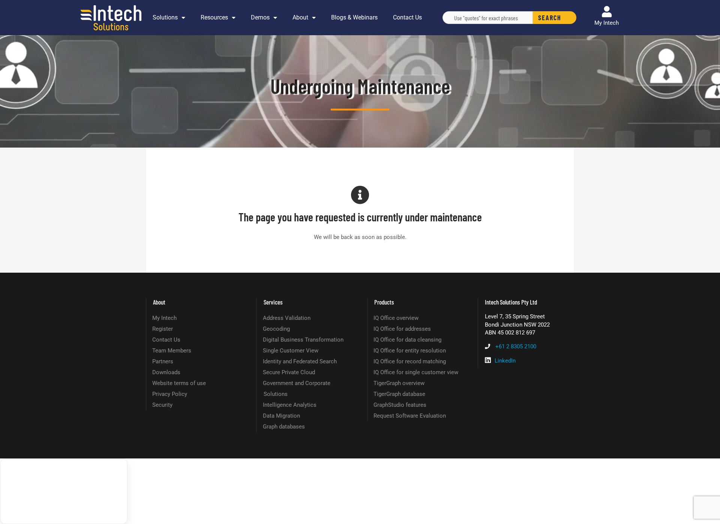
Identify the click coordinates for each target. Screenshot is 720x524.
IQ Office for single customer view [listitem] (416, 372)
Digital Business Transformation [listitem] (303, 339)
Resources (214, 17)
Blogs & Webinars (354, 17)
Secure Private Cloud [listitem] (289, 372)
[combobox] (487, 17)
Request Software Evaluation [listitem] (410, 415)
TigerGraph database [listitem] (399, 394)
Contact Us (407, 17)
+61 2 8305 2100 (515, 346)
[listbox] (64, 491)
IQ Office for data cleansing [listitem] (407, 339)
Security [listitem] (162, 405)
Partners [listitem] (162, 361)
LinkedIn (505, 360)
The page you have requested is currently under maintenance (360, 217)
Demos (260, 17)
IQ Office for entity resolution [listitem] (410, 350)
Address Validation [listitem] (286, 318)
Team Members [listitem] (171, 350)
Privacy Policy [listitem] (169, 394)
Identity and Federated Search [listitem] (300, 361)
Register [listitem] (162, 328)
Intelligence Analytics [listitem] (289, 405)
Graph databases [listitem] (284, 426)
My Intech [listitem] (164, 318)
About (300, 17)
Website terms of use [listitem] (179, 383)
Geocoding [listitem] (276, 328)
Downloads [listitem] (166, 372)
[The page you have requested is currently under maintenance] (360, 194)
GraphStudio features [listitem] (400, 405)
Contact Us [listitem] (166, 339)
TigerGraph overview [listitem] (399, 383)
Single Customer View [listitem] (290, 350)
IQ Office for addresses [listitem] (402, 328)
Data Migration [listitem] (281, 415)
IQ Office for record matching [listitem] (410, 361)
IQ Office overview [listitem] (396, 318)
